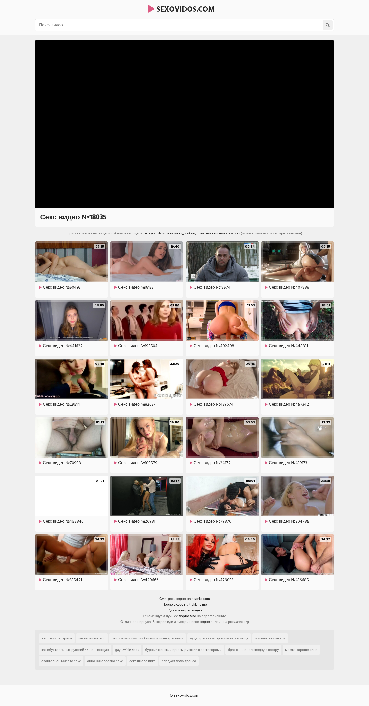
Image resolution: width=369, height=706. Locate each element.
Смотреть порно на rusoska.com (184, 599)
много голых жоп (91, 638)
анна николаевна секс (105, 661)
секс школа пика (142, 661)
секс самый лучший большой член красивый (147, 638)
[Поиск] (328, 25)
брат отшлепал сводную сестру (253, 650)
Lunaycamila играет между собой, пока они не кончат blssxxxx (192, 233)
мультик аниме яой (270, 638)
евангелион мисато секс (61, 661)
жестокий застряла (56, 638)
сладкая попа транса (179, 661)
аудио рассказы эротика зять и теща (219, 638)
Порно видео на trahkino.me (184, 604)
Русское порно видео (184, 610)
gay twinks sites (127, 650)
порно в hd (187, 616)
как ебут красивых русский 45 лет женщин (75, 650)
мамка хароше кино (301, 650)
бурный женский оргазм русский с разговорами (183, 650)
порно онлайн (211, 622)
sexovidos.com (184, 9)
